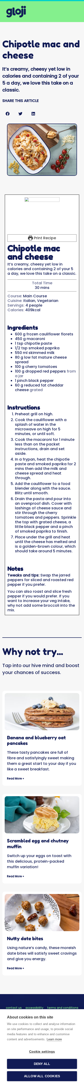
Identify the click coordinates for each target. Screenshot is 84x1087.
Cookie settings (42, 1051)
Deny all (42, 1064)
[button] (7, 113)
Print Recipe (44, 238)
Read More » (15, 778)
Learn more (54, 1039)
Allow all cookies (42, 1076)
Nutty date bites (25, 938)
